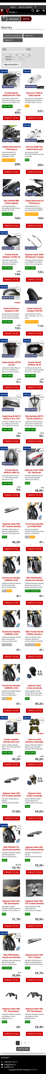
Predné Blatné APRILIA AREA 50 (11, 471)
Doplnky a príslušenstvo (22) (14, 36)
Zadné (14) (29, 36)
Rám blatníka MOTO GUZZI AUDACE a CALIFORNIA (34, 418)
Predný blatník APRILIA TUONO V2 (11, 255)
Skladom (10, 57)
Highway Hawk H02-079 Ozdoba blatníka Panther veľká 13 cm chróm (11, 797)
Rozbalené (21, 59)
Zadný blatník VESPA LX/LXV (11, 363)
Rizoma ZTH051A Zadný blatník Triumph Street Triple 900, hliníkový (34, 96)
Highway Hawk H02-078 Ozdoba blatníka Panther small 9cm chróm (34, 851)
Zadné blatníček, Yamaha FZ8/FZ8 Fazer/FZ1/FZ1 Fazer (34, 312)
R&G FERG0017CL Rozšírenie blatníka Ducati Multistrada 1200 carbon (11, 851)
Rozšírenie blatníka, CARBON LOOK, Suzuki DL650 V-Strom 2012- (11, 635)
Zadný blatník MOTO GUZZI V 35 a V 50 (11, 417)
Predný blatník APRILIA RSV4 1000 (11, 94)
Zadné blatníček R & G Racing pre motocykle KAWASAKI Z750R (11, 150)
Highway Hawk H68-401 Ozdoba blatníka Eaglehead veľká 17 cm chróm (11, 527)
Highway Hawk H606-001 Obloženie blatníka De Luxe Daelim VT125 (34, 474)
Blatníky (26, 19)
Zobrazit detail (11, 118)
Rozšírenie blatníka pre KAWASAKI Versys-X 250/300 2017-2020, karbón (34, 527)
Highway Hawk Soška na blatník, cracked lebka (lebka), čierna (34, 689)
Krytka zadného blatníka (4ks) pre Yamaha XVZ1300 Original (11, 743)
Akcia (20, 57)
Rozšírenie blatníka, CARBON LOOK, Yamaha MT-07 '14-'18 (11, 689)
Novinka (28, 57)
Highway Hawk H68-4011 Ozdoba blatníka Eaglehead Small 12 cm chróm (34, 958)
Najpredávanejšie (11, 65)
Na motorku (14, 19)
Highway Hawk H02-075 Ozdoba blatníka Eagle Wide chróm (34, 903)
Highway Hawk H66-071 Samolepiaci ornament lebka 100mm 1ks (11, 1012)
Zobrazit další (23, 1049)
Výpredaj (10, 59)
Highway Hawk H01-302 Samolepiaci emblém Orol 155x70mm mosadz (11, 905)
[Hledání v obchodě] (33, 10)
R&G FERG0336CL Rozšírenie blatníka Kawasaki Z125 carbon (34, 581)
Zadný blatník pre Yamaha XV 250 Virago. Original (11, 311)
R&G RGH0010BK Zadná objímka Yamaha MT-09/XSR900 (11, 204)
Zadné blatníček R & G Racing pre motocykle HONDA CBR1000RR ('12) (34, 204)
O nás (12, 7)
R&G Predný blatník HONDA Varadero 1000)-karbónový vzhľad (34, 635)
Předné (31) (9, 40)
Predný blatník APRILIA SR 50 (34, 363)
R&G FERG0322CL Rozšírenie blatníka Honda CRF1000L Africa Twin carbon (11, 958)
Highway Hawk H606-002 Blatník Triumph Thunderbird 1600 (34, 257)
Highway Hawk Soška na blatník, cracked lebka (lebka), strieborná (34, 797)
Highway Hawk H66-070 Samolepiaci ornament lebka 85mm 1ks (34, 1012)
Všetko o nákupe (25, 7)
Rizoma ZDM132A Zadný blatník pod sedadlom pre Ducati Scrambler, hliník (34, 150)
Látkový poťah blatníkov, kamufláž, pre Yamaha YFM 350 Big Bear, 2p (34, 743)
